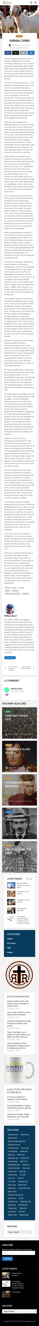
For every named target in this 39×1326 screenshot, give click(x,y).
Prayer (12, 1191)
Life (21, 1178)
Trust (12, 1211)
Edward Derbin (12, 834)
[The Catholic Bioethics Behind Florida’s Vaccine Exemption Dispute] (11, 919)
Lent (11, 1178)
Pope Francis (24, 1188)
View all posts (10, 657)
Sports (12, 1205)
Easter (21, 1155)
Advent (24, 1134)
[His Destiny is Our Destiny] (11, 893)
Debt (11, 1155)
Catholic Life (14, 1145)
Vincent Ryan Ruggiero (15, 801)
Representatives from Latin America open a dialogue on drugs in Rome (18, 1003)
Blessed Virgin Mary (16, 1141)
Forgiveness (14, 1168)
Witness (24, 1215)
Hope (22, 1171)
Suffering (22, 1205)
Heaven (12, 1171)
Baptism (12, 1138)
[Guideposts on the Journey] (11, 902)
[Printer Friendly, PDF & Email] (14, 587)
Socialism (13, 1201)
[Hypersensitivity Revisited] (19, 790)
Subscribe (7, 1258)
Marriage (22, 1181)
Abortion (13, 1134)
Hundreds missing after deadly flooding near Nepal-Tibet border (19, 1023)
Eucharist (12, 1161)
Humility (12, 1175)
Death (23, 1151)
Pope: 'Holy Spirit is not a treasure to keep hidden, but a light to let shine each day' (18, 1034)
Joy (22, 1175)
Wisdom (12, 1215)
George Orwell (15, 59)
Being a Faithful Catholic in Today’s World (23, 885)
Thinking (12, 1208)
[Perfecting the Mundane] (11, 910)
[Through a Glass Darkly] (19, 756)
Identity (15, 591)
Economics (9, 812)
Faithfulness (14, 1165)
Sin (21, 1198)
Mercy (12, 1185)
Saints (12, 1198)
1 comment (24, 48)
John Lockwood (13, 868)
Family (26, 1165)
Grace (26, 1168)
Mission (22, 1185)
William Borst (15, 45)
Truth (21, 1211)
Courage (12, 1151)
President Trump (15, 1195)
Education (13, 1158)
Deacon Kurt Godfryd (14, 734)
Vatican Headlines (19, 996)
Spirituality (25, 1201)
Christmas (13, 1148)
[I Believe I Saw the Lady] (19, 857)
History (7, 591)
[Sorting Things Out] (19, 723)
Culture (19, 36)
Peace (12, 1188)
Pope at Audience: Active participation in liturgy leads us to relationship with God (18, 1045)
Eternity (25, 1158)
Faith (7, 711)
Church (24, 1148)
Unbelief (25, 594)
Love (11, 1181)
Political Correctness (12, 594)
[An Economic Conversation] (19, 823)
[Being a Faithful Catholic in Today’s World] (11, 885)
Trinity (23, 1208)
